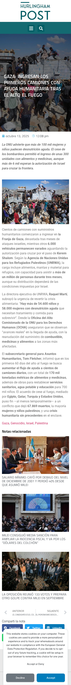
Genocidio (18, 423)
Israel (30, 423)
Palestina (41, 423)
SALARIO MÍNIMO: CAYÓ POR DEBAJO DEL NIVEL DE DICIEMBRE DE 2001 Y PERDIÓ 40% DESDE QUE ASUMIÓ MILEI (35, 481)
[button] (31, 28)
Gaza (5, 423)
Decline (20, 677)
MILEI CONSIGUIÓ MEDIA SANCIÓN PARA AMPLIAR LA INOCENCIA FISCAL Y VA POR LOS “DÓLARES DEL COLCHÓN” (33, 539)
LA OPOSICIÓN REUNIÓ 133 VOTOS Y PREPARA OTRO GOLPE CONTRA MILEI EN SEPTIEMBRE (34, 596)
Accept (51, 677)
